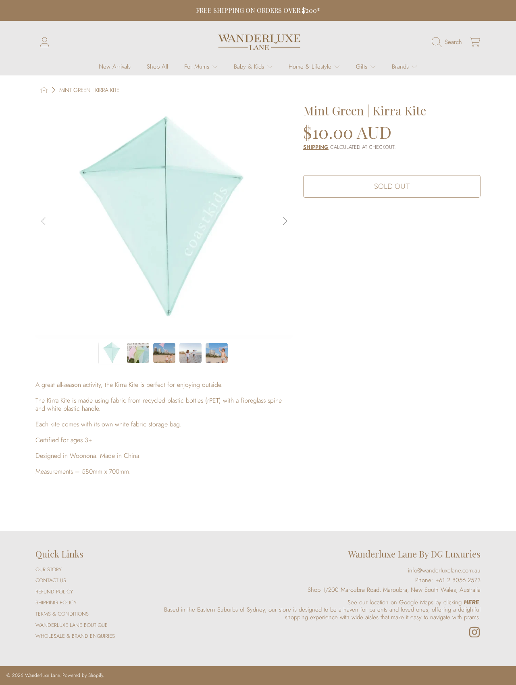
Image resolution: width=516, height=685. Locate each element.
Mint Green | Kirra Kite (89, 90)
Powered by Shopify (82, 675)
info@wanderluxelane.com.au (444, 570)
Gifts (362, 66)
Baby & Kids (250, 66)
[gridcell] (164, 436)
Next (284, 221)
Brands (401, 66)
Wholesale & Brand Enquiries (75, 636)
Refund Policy (54, 591)
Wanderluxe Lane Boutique (71, 625)
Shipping (316, 147)
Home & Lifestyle (311, 66)
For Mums (197, 66)
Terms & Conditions (62, 614)
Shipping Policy (56, 602)
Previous (43, 221)
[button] (449, 42)
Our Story (48, 569)
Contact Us (50, 580)
